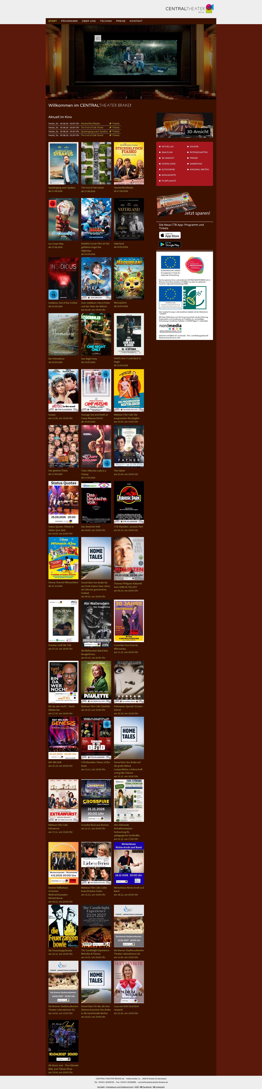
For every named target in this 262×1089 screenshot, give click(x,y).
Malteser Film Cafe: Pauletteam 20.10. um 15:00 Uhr (95, 708)
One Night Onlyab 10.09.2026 (89, 360)
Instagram (159, 1087)
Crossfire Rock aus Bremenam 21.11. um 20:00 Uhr (95, 826)
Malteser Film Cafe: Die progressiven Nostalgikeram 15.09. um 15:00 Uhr (127, 418)
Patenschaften (199, 152)
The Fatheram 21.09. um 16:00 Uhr (126, 472)
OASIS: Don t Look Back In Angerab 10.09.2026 (127, 362)
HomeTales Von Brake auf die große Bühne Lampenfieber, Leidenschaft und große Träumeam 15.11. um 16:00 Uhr (128, 769)
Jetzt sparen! (197, 213)
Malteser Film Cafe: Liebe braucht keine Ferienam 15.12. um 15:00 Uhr (94, 891)
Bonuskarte (169, 175)
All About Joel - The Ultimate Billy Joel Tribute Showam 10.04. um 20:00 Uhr (63, 1069)
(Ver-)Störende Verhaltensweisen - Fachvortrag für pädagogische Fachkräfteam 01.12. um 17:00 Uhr (127, 831)
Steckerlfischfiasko (90, 123)
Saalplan (167, 152)
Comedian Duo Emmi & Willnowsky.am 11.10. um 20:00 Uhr (126, 649)
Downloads (168, 164)
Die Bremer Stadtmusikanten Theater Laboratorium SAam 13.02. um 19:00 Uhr (129, 954)
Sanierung (196, 164)
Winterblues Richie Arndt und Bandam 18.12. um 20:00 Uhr (129, 891)
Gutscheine (168, 169)
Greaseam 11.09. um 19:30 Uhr (60, 416)
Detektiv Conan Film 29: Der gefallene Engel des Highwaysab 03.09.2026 (95, 249)
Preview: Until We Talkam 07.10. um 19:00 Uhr (60, 647)
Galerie (194, 146)
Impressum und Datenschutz (119, 1087)
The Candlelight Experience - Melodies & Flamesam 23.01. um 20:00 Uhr (96, 954)
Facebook (146, 1087)
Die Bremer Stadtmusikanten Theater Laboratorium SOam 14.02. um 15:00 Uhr (63, 1010)
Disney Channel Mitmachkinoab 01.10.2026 (63, 584)
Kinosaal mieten (199, 169)
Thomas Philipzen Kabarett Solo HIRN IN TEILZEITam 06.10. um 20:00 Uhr (128, 587)
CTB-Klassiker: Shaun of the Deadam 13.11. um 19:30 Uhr (95, 766)
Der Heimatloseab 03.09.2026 (56, 360)
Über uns (89, 21)
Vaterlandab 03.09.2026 (121, 245)
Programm (69, 21)
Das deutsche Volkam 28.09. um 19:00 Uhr (93, 528)
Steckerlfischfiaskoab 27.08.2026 (123, 189)
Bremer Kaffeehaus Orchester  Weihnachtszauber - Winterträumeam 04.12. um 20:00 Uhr (60, 894)
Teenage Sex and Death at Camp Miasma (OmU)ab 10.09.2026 (94, 418)
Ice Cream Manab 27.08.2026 (56, 245)
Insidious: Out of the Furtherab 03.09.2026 (63, 304)
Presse (194, 158)
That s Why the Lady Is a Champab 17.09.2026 (93, 474)
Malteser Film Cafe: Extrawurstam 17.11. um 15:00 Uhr (60, 828)
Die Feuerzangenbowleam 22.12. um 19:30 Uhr (60, 952)
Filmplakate (169, 181)
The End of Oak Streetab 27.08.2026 (92, 189)
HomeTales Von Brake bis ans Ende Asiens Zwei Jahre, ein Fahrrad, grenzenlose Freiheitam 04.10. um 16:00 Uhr (95, 589)
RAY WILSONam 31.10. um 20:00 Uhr (60, 764)
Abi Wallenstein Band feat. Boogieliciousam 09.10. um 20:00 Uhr (94, 654)
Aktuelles (168, 146)
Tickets (114, 123)
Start (52, 21)
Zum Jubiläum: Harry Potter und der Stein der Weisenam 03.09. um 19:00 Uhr (95, 306)
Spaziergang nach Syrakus (94, 131)
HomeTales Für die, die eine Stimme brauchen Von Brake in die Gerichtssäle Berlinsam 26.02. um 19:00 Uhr (96, 1011)
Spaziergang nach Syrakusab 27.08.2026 (61, 189)
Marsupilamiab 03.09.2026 (121, 304)
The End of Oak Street (92, 127)
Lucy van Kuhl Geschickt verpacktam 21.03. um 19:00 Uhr (126, 1010)
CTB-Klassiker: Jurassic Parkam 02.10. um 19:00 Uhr (128, 528)
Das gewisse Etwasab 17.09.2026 (58, 472)
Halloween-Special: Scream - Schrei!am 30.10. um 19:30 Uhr (129, 710)
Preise (121, 21)
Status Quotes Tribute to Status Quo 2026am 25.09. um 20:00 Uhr (61, 530)
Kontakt (136, 21)
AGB (137, 1087)
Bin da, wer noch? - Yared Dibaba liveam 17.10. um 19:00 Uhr (61, 710)
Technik (106, 21)
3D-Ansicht (198, 131)
